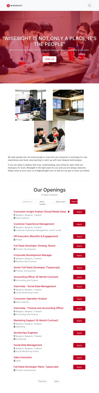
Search (74, 201)
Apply (79, 212)
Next (57, 381)
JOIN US (49, 59)
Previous (42, 381)
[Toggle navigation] (89, 5)
